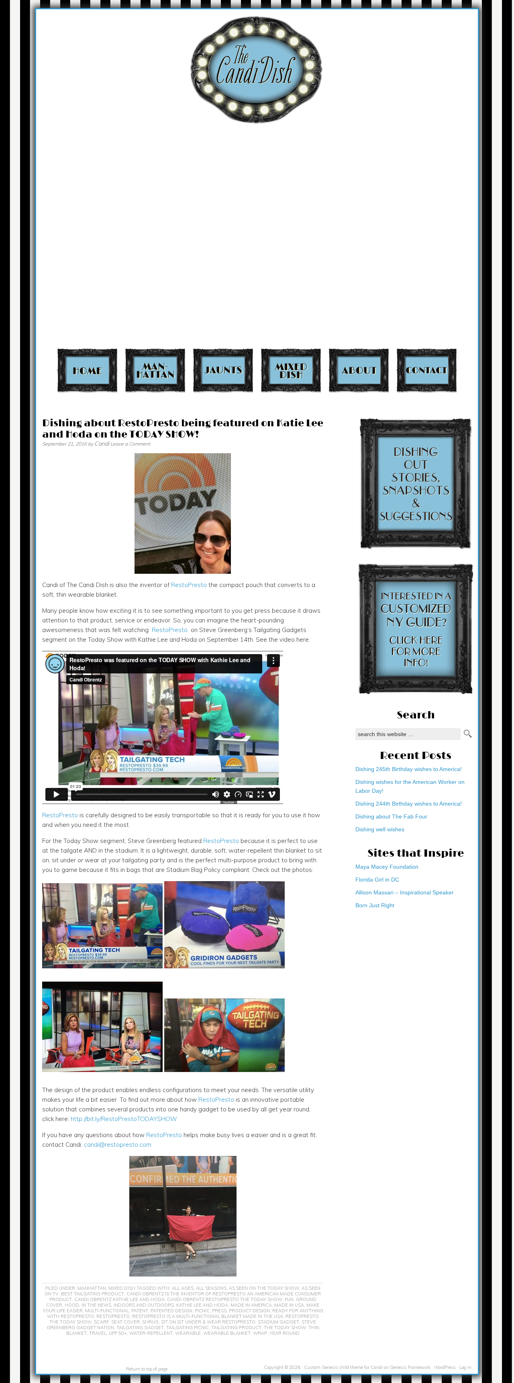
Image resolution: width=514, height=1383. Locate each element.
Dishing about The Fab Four (391, 816)
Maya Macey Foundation (386, 866)
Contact (427, 370)
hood (72, 1305)
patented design (171, 1310)
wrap (260, 1333)
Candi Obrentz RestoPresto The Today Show (224, 1299)
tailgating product (236, 1327)
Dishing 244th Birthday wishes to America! (408, 803)
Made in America (251, 1305)
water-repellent (151, 1333)
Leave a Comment (130, 444)
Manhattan (155, 370)
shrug (150, 1322)
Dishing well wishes (379, 829)
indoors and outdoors (144, 1305)
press (219, 1310)
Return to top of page (146, 1369)
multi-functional (107, 1310)
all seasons (211, 1288)
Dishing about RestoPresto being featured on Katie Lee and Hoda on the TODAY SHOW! (182, 429)
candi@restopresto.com (117, 1144)
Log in (465, 1367)
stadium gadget (278, 1322)
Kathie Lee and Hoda (202, 1305)
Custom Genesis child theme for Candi (343, 1367)
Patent (139, 1310)
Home (87, 370)
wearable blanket (227, 1333)
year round (284, 1333)
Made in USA (289, 1305)
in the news (96, 1305)
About (359, 370)
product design (249, 1310)
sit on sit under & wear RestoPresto (208, 1322)
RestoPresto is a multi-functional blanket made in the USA (207, 1316)
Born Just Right (374, 905)
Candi (101, 443)
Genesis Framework (410, 1367)
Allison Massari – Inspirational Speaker (404, 892)
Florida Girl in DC (377, 879)
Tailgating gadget (140, 1327)
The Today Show (285, 1327)
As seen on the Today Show (264, 1288)
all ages (183, 1288)
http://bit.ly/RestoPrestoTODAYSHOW (124, 1119)
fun (289, 1299)
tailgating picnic (187, 1327)
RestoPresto (189, 585)
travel (97, 1333)
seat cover (125, 1322)
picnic (202, 1310)
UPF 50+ (118, 1333)
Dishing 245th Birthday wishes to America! (408, 769)
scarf (101, 1322)
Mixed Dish (291, 370)
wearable (188, 1333)
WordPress (445, 1367)
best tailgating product (92, 1294)
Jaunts (223, 370)
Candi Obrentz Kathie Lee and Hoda (119, 1299)
